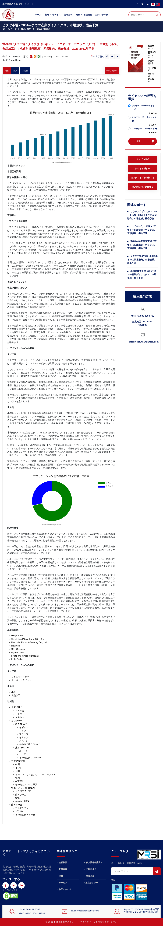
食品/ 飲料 (26, 29)
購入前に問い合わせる (142, 186)
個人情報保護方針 (94, 862)
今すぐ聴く (98, 56)
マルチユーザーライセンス (144, 117)
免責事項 (89, 876)
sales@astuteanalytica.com (144, 341)
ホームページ (10, 29)
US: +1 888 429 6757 (29, 909)
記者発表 (68, 14)
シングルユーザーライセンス (144, 108)
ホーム (38, 14)
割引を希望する (142, 168)
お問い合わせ (101, 14)
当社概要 (88, 14)
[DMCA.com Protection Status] (10, 895)
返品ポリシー (91, 882)
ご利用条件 (90, 869)
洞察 (78, 14)
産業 (47, 14)
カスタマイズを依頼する (142, 177)
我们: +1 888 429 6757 (142, 316)
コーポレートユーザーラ (143, 129)
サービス (56, 14)
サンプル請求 (111, 71)
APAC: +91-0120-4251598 (31, 913)
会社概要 (62, 862)
